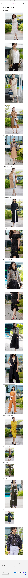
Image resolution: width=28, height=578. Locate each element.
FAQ (2, 562)
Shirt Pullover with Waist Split (8, 135)
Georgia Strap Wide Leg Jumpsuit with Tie (10, 509)
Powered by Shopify (10, 576)
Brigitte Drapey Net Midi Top (8, 259)
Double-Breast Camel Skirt (7, 166)
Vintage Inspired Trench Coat (8, 197)
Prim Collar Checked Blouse (7, 290)
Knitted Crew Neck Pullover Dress (8, 104)
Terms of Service (4, 567)
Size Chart (3, 565)
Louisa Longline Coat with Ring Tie (9, 384)
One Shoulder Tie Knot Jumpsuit (8, 415)
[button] (1, 3)
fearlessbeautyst (5, 576)
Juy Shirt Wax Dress (6, 446)
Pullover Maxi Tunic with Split (8, 228)
